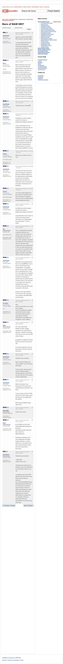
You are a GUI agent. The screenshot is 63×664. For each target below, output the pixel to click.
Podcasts (46, 6)
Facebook (40, 75)
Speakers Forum (45, 44)
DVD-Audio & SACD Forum (48, 31)
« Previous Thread (9, 505)
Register (40, 62)
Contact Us (10, 660)
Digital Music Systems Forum (49, 39)
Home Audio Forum (43, 21)
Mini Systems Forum (46, 38)
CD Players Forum (46, 27)
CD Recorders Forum (47, 28)
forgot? (20, 27)
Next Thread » (28, 505)
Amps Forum (44, 24)
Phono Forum (44, 41)
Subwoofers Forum (46, 45)
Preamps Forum (45, 42)
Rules (39, 64)
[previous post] (4, 60)
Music (41, 6)
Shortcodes (41, 65)
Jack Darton (6, 35)
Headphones (35, 6)
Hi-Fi (12, 6)
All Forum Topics (43, 53)
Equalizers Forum (46, 33)
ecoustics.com (11, 657)
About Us (4, 660)
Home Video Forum (43, 48)
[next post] (4, 32)
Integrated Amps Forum (47, 34)
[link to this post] (7, 32)
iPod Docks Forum (46, 35)
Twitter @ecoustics (43, 79)
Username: (6, 27)
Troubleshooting (42, 66)
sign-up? (9, 27)
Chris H (5, 153)
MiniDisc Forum (45, 37)
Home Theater (27, 6)
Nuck (4, 325)
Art (4, 229)
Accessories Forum (43, 52)
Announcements (42, 68)
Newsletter (16, 660)
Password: (18, 27)
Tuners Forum (45, 46)
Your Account (41, 69)
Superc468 (6, 410)
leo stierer (5, 303)
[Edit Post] (32, 32)
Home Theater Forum (44, 49)
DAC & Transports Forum (48, 30)
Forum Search (53, 11)
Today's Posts (57, 21)
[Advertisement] (18, 581)
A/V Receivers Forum (47, 23)
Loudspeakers (18, 6)
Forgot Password (42, 59)
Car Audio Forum (43, 51)
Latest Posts (6, 6)
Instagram (40, 77)
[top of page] (3, 32)
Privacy (22, 660)
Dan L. (4, 63)
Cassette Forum (45, 26)
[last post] (5, 32)
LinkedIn (40, 78)
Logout (40, 61)
